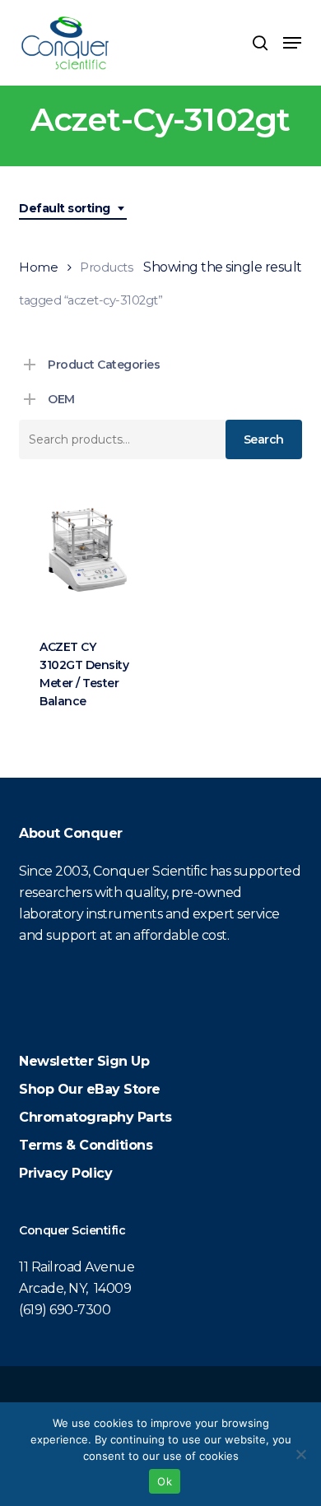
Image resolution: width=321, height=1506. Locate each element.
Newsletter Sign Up (84, 1061)
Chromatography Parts (95, 1117)
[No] (300, 1454)
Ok (164, 1481)
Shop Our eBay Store (89, 1089)
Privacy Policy (65, 1173)
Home (38, 267)
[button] (292, 43)
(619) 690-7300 (64, 1310)
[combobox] (73, 208)
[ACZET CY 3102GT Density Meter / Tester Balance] (86, 550)
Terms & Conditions (85, 1145)
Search (264, 439)
